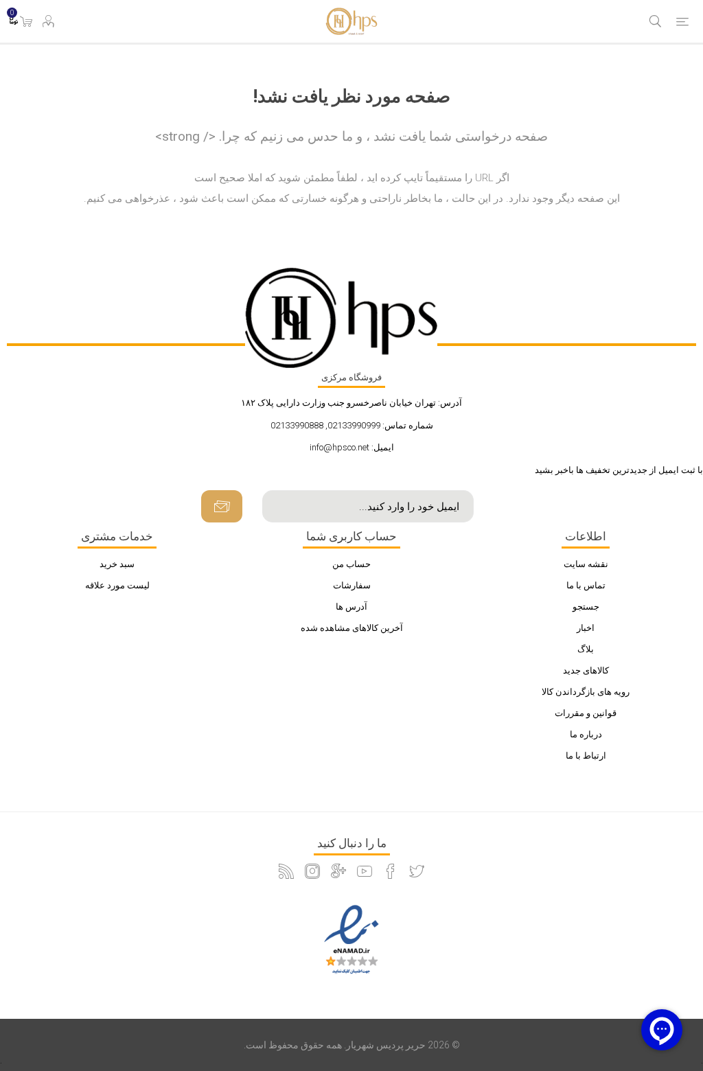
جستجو (586, 606)
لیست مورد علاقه (117, 585)
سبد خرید (117, 564)
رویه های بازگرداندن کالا (586, 692)
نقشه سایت (586, 564)
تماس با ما (586, 585)
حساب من (351, 564)
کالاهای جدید (586, 670)
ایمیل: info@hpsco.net (352, 447)
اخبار (586, 628)
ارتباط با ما (586, 755)
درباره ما (586, 734)
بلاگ (585, 649)
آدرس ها (351, 606)
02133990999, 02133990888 (325, 425)
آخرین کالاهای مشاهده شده (352, 628)
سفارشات (352, 585)
